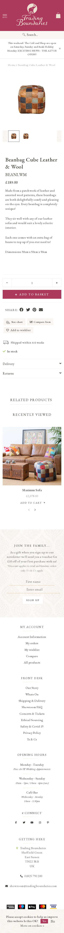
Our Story (32, 688)
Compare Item (42, 322)
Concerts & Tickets (32, 714)
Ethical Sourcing (32, 720)
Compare (32, 656)
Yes (44, 921)
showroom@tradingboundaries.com (33, 886)
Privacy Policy (32, 733)
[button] (5, 136)
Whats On (32, 694)
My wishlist (32, 650)
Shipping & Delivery (32, 701)
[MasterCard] (42, 906)
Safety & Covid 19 (32, 726)
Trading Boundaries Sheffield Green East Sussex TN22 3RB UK (33, 857)
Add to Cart (32, 502)
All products (32, 662)
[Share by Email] (41, 310)
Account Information (32, 637)
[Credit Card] (21, 906)
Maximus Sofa (32, 490)
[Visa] (53, 906)
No (53, 921)
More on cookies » (32, 926)
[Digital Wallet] (32, 906)
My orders (32, 643)
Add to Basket (34, 294)
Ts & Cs (32, 739)
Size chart (17, 322)
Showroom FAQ (32, 707)
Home (11, 65)
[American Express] (10, 906)
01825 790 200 (33, 876)
